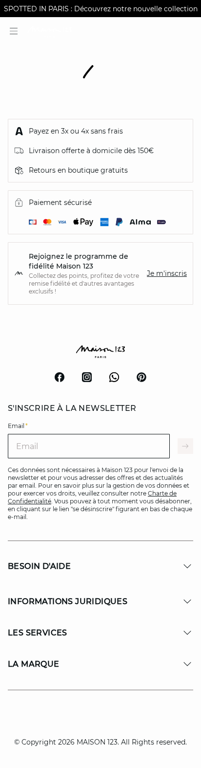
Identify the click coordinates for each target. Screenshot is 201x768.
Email (18, 425)
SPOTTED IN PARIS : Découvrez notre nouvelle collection (101, 8)
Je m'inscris (167, 273)
